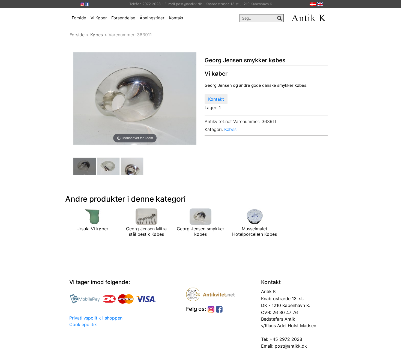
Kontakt (176, 17)
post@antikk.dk (290, 346)
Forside (79, 17)
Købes (96, 34)
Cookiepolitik (83, 324)
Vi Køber (99, 17)
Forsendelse (123, 17)
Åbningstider (152, 17)
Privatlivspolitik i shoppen (95, 318)
